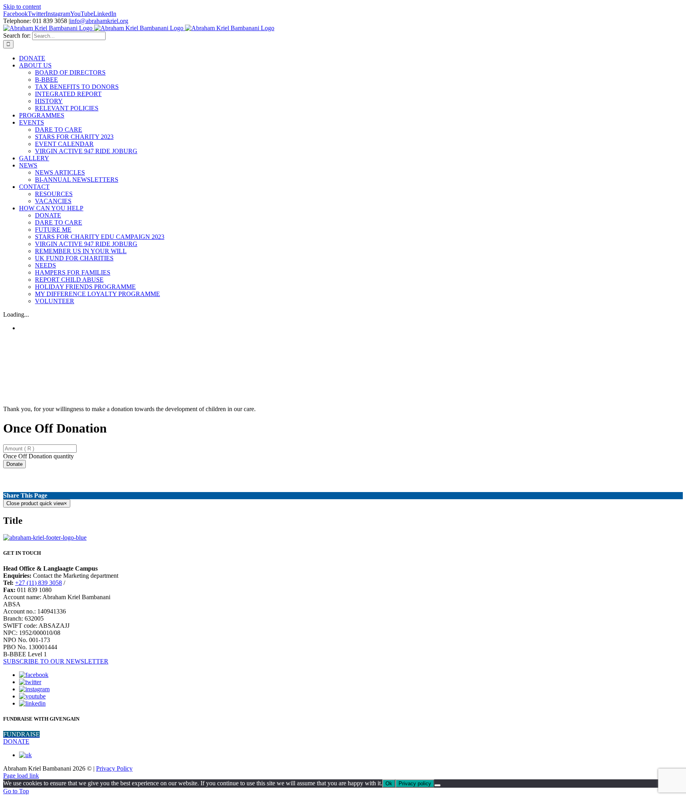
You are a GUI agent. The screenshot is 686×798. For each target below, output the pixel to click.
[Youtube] (32, 696)
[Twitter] (30, 682)
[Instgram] (34, 689)
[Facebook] (33, 674)
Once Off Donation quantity (38, 456)
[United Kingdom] (25, 755)
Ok (388, 783)
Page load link (21, 775)
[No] (437, 785)
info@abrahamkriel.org (99, 20)
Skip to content (22, 6)
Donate (14, 464)
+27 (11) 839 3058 (38, 582)
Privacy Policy (114, 768)
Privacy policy (415, 783)
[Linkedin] (32, 703)
